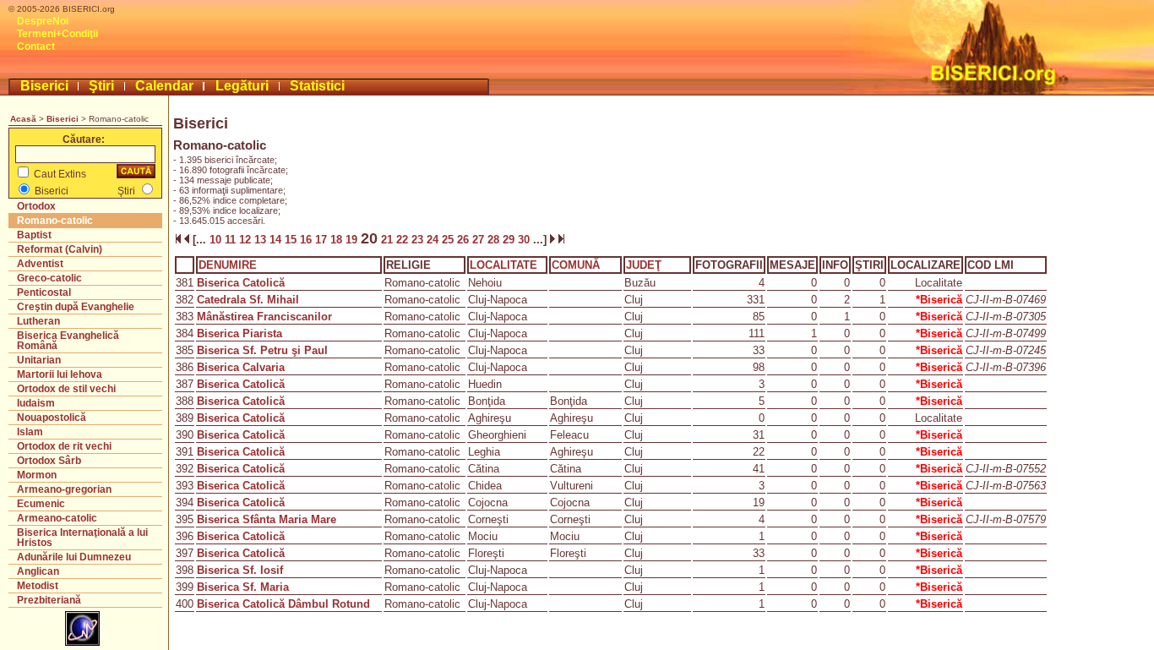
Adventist (40, 264)
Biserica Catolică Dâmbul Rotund (283, 604)
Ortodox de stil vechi (66, 389)
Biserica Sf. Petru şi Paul (262, 350)
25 (449, 239)
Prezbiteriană (49, 600)
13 (261, 239)
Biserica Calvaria (241, 367)
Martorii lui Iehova (59, 374)
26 (464, 239)
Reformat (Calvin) (59, 249)
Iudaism (36, 403)
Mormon (37, 475)
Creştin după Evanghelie (75, 307)
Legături (242, 86)
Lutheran (38, 321)
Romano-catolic (55, 221)
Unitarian (39, 360)
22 (403, 239)
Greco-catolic (49, 278)
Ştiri (101, 86)
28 (495, 239)
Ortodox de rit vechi (64, 446)
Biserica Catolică (241, 282)
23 (419, 239)
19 (353, 239)
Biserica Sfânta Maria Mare (266, 519)
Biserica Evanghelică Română (68, 340)
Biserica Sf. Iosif (240, 570)
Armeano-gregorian (64, 489)
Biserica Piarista (239, 333)
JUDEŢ (643, 265)
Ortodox (36, 206)
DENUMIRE (228, 265)
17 (322, 239)
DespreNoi (42, 21)
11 (232, 239)
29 (510, 239)
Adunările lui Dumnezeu (74, 557)
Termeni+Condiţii (57, 34)
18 (338, 239)
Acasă (23, 118)
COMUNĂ (576, 265)
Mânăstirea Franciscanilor (264, 316)
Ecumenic (41, 504)
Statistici (317, 86)
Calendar (164, 86)
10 (215, 239)
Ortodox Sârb (49, 461)
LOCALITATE (503, 265)
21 (387, 239)
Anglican (38, 571)
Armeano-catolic (57, 518)
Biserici (44, 86)
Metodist (37, 586)
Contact (36, 46)
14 (277, 239)
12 (246, 239)
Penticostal (44, 292)
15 (292, 239)
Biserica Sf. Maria (243, 587)
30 (525, 239)
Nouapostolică (51, 417)
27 (479, 239)
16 (307, 239)
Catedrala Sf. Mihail (248, 299)
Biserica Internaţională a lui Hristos (82, 537)
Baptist (34, 235)
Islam (30, 432)
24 (434, 239)
